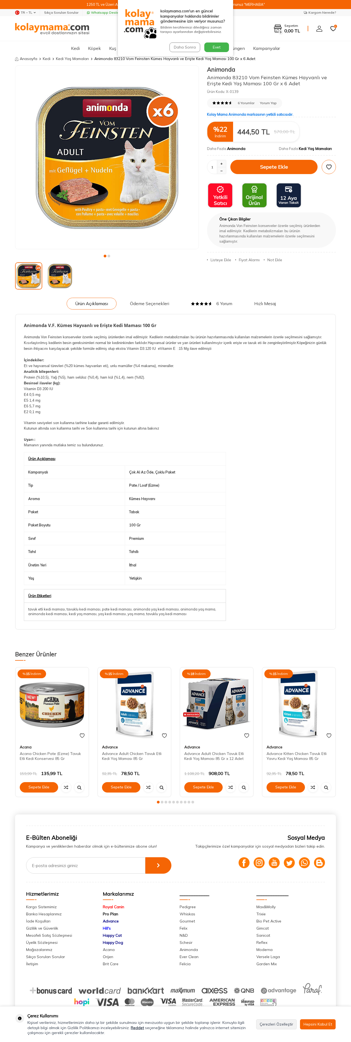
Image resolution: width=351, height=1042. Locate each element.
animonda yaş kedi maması (156, 609)
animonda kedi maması (47, 614)
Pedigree (188, 906)
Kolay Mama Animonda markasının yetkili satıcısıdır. (250, 114)
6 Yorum (224, 303)
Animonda (221, 69)
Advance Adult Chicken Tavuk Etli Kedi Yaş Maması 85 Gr (132, 756)
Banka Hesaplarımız (44, 914)
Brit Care (110, 963)
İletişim (32, 963)
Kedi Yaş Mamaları (72, 58)
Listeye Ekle (221, 259)
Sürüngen (235, 48)
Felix (183, 928)
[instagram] (259, 862)
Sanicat (263, 935)
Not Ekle (274, 259)
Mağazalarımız (39, 949)
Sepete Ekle (274, 167)
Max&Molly (266, 906)
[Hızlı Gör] (79, 787)
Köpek (94, 48)
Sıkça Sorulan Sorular (61, 12)
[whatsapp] (304, 862)
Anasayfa (28, 58)
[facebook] (244, 862)
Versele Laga (268, 956)
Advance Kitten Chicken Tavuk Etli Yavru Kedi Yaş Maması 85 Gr (297, 756)
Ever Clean (189, 956)
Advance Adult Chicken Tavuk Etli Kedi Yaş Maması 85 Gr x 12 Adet (214, 756)
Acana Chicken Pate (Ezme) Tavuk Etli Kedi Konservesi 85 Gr (50, 756)
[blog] (319, 862)
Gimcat (262, 928)
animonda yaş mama (197, 609)
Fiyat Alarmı (249, 259)
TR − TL (26, 12)
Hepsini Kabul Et (318, 1024)
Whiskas (187, 914)
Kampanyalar (266, 48)
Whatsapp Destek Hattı (110, 12)
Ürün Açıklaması (91, 303)
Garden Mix (266, 963)
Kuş (112, 48)
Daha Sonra (185, 47)
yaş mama (136, 614)
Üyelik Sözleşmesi (42, 942)
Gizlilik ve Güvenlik (42, 928)
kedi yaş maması (83, 614)
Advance (110, 747)
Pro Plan (110, 914)
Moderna (264, 949)
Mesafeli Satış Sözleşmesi (49, 935)
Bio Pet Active (268, 921)
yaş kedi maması (112, 614)
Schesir (186, 942)
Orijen (108, 956)
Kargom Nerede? (322, 12)
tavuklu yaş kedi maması (166, 614)
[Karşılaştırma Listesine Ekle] (66, 787)
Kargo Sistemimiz (41, 906)
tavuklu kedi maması (83, 609)
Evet (216, 47)
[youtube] (274, 862)
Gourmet (187, 921)
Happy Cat (112, 935)
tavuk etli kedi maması (46, 609)
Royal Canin (113, 906)
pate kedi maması (117, 609)
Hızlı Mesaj (265, 303)
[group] (107, 157)
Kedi (75, 48)
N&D (184, 935)
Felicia (185, 963)
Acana (26, 747)
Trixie (261, 914)
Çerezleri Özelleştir (276, 1024)
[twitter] (289, 862)
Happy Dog (113, 942)
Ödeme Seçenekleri (149, 303)
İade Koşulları (38, 921)
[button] (105, 256)
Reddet (137, 1027)
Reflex (261, 942)
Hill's (107, 928)
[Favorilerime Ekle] (82, 735)
